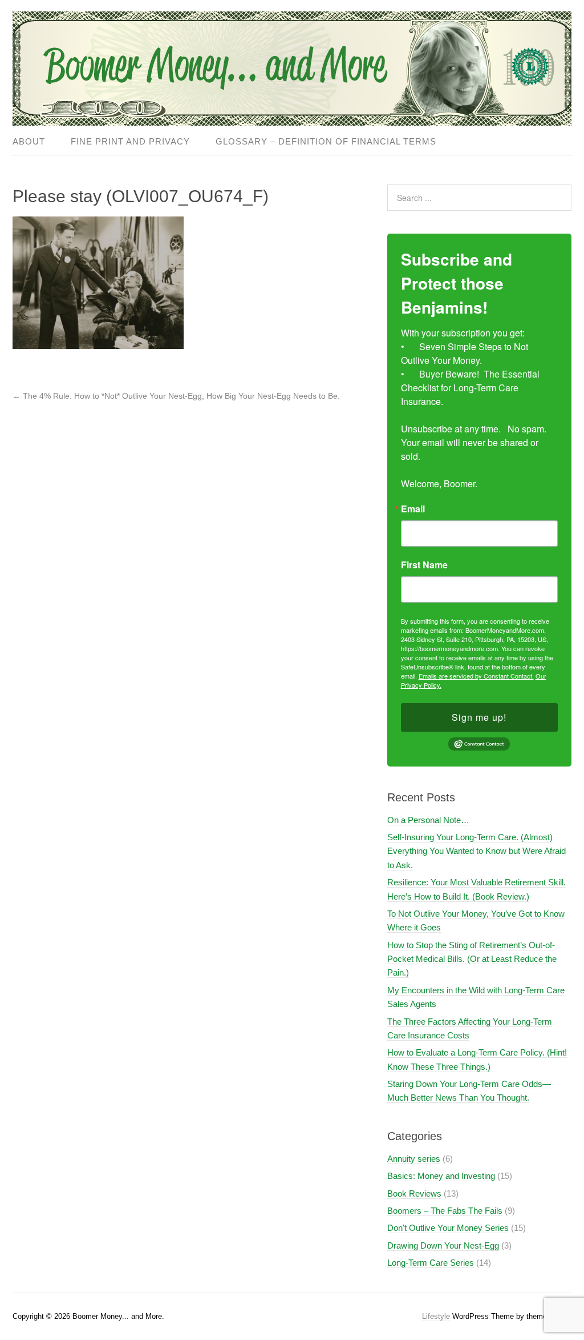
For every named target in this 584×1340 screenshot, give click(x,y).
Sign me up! (479, 717)
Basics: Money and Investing (441, 1176)
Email (413, 508)
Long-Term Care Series (430, 1262)
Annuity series (413, 1159)
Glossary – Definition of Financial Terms (326, 141)
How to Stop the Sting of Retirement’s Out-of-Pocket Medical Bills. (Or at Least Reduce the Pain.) (472, 959)
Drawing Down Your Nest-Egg (443, 1245)
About (29, 141)
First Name (424, 564)
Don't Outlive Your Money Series (448, 1228)
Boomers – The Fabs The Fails (444, 1210)
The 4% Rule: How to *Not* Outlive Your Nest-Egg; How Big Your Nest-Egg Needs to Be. (176, 395)
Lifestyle (436, 1316)
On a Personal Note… (428, 820)
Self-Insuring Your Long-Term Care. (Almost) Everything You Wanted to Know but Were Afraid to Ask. (476, 851)
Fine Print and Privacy (130, 141)
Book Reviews (414, 1193)
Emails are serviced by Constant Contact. (476, 675)
